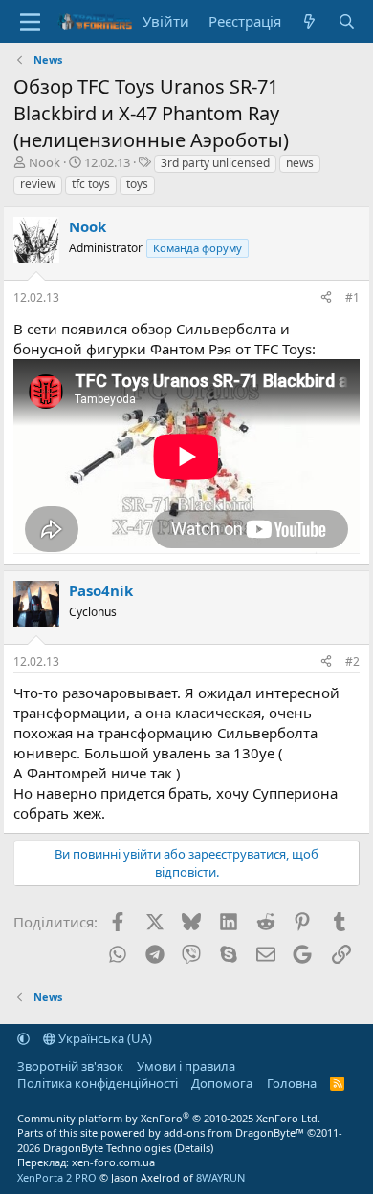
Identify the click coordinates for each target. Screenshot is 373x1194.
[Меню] (30, 22)
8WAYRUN (220, 1177)
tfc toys (91, 184)
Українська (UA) (103, 1038)
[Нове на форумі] (309, 21)
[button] (23, 1038)
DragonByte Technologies (107, 1148)
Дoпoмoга (221, 1083)
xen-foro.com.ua (113, 1162)
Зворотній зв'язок (70, 1066)
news (300, 163)
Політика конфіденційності (97, 1083)
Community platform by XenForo (168, 1118)
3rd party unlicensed (215, 163)
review (37, 184)
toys (137, 184)
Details (193, 1148)
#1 (352, 297)
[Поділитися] (326, 298)
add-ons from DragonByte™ (234, 1132)
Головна (292, 1083)
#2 (352, 661)
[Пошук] (346, 21)
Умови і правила (186, 1066)
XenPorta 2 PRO (57, 1177)
